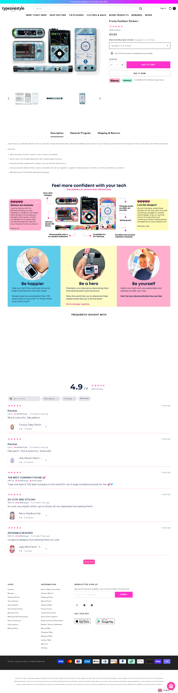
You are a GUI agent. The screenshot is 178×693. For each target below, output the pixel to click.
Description (57, 133)
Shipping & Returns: (109, 133)
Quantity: (113, 59)
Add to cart (148, 65)
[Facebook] (77, 605)
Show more (89, 562)
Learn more (159, 80)
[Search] (141, 8)
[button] (8, 98)
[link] (89, 211)
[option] (54, 49)
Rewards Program (80, 133)
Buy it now (140, 73)
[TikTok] (91, 605)
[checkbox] (84, 398)
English (167, 690)
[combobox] (86, 8)
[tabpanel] (89, 481)
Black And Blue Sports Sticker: (132, 40)
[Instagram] (84, 605)
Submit (124, 594)
